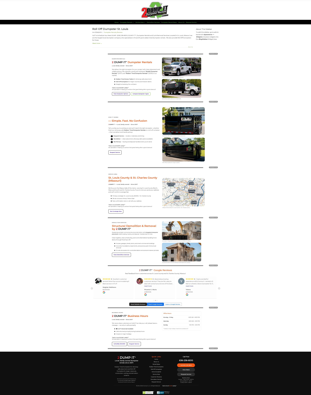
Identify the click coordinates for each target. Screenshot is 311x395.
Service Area (139, 22)
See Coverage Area (116, 211)
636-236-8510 (186, 360)
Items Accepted (156, 372)
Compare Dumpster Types (141, 94)
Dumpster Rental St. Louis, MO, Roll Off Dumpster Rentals (155, 11)
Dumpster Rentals (126, 22)
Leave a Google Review (172, 304)
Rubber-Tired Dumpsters (156, 366)
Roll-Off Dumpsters (156, 369)
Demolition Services (153, 22)
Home (116, 22)
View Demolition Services (121, 254)
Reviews (119, 32)
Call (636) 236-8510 (119, 344)
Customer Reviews (156, 377)
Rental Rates (156, 364)
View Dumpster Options (121, 94)
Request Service (191, 22)
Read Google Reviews (155, 304)
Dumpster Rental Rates (169, 22)
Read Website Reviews (138, 304)
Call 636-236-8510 (186, 365)
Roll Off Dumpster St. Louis (110, 28)
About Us (181, 22)
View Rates (186, 369)
